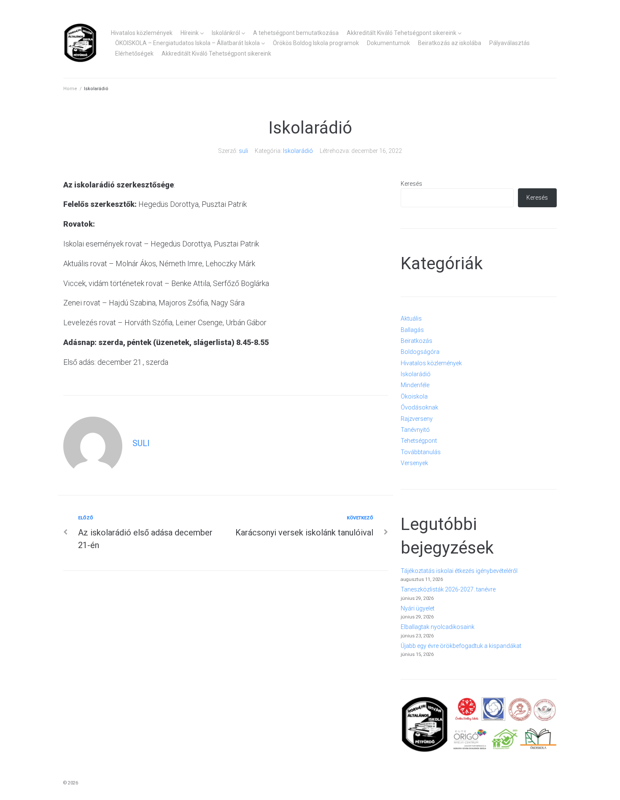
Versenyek (414, 463)
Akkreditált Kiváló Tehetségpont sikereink (401, 32)
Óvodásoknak (419, 407)
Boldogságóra (420, 351)
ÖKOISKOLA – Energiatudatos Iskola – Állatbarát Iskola (187, 43)
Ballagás (412, 329)
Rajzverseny (417, 418)
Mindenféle (415, 385)
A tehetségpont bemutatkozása (296, 32)
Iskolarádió (298, 150)
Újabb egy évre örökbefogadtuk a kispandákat (461, 645)
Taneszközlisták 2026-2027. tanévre (448, 589)
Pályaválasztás (509, 43)
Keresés (411, 183)
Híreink (190, 32)
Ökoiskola (414, 396)
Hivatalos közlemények (142, 32)
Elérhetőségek (134, 53)
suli (243, 150)
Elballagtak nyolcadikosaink (437, 626)
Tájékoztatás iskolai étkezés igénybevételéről (459, 570)
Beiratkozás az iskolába (449, 43)
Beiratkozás (416, 340)
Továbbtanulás (421, 452)
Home (70, 88)
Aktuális (411, 318)
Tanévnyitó (415, 429)
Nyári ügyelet (417, 608)
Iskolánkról (226, 32)
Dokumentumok (388, 43)
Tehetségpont (419, 440)
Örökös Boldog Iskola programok (316, 43)
